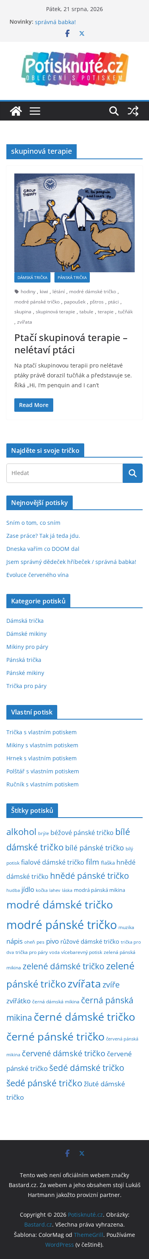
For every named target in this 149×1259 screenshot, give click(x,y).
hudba (13, 890)
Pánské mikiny (25, 673)
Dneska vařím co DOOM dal (42, 548)
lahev (54, 890)
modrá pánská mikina (99, 890)
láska (67, 890)
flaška (108, 862)
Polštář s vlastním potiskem (42, 771)
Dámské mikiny (26, 633)
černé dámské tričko (84, 1017)
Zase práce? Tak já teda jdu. (43, 535)
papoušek (74, 301)
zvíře (111, 984)
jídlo (27, 889)
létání (58, 291)
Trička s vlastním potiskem (41, 732)
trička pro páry (31, 952)
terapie (106, 311)
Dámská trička (32, 277)
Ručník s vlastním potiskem (42, 784)
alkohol (21, 831)
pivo (52, 941)
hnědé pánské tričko (89, 875)
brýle (43, 833)
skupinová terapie (55, 311)
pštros (97, 301)
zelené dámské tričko (63, 966)
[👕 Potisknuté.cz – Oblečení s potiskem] (15, 111)
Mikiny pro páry (27, 646)
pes (41, 942)
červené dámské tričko (63, 1053)
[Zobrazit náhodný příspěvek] (133, 111)
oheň (29, 942)
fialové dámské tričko (52, 862)
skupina (22, 311)
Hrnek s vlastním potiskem (41, 758)
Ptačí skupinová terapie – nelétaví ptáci (71, 343)
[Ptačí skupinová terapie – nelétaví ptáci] (74, 223)
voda (54, 952)
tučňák (125, 311)
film (92, 861)
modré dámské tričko (92, 291)
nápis (14, 941)
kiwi (44, 291)
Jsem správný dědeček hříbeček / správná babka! (71, 561)
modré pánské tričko (37, 301)
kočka (42, 890)
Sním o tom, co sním (33, 522)
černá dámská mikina (55, 1001)
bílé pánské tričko (94, 847)
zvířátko (18, 1000)
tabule (86, 311)
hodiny (28, 291)
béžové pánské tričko (82, 832)
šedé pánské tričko (44, 1083)
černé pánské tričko (55, 1036)
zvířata (24, 322)
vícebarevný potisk (81, 952)
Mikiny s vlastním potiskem (42, 745)
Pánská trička (72, 277)
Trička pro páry (26, 686)
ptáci (113, 301)
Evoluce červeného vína (37, 575)
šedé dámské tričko (86, 1067)
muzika (126, 927)
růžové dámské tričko (89, 941)
